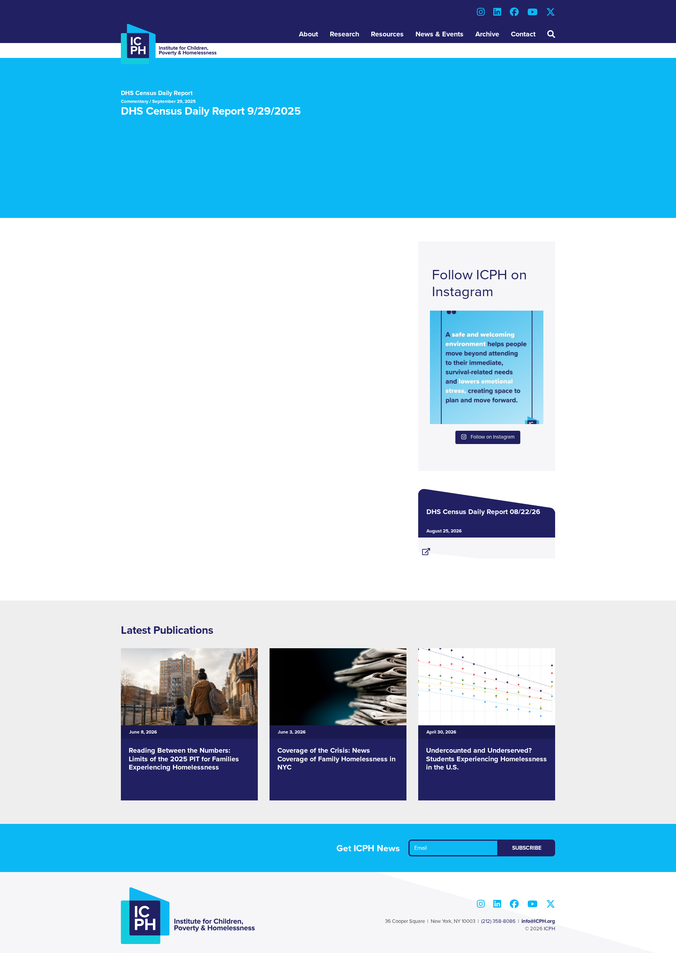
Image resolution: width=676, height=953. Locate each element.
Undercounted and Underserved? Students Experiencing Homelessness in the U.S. (486, 758)
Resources (387, 34)
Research (344, 34)
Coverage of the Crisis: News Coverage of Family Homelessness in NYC (336, 758)
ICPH (549, 929)
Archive (487, 34)
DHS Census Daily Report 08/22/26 (483, 511)
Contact (523, 34)
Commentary (134, 101)
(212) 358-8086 (498, 921)
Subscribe (526, 848)
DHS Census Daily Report (156, 93)
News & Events (439, 34)
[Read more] (486, 548)
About (308, 34)
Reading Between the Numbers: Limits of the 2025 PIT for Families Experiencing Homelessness (184, 758)
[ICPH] (169, 43)
